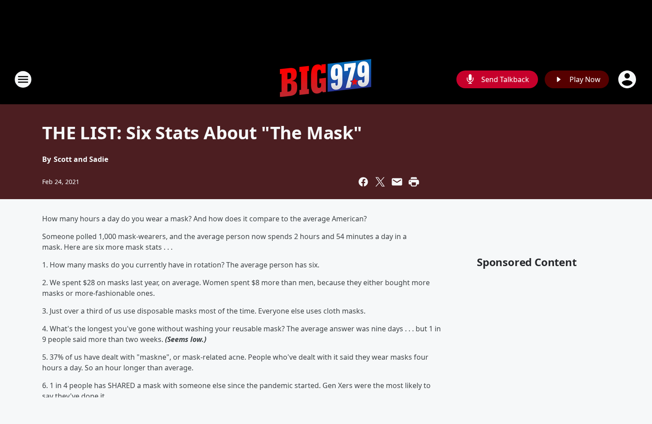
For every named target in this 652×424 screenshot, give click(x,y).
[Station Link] (326, 79)
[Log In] (628, 79)
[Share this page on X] (380, 182)
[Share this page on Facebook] (363, 182)
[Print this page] (414, 182)
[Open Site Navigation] (23, 79)
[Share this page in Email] (397, 182)
